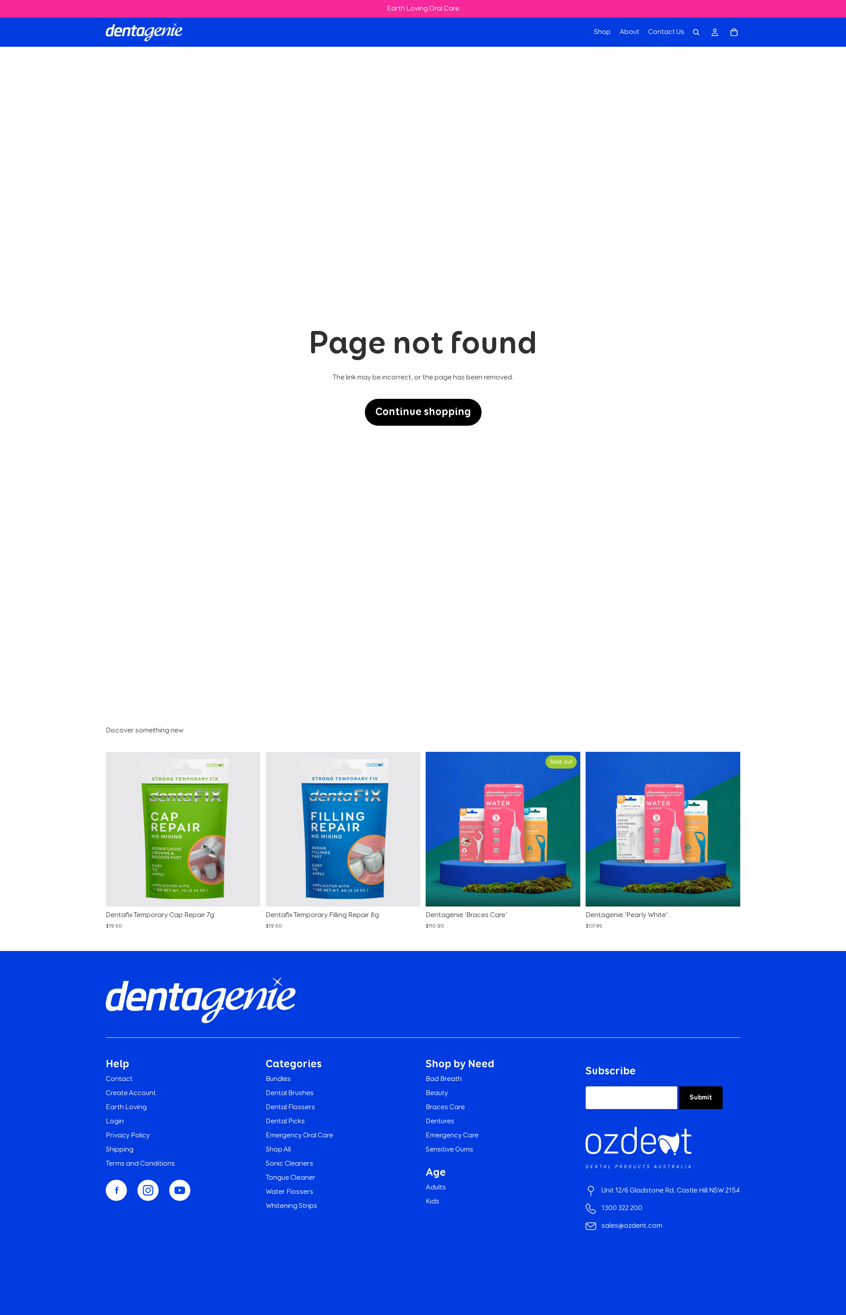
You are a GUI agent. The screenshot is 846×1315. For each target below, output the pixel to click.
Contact (119, 1079)
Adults (436, 1187)
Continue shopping (423, 412)
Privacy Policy (128, 1135)
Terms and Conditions (140, 1163)
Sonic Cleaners (289, 1163)
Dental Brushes (290, 1093)
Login (115, 1121)
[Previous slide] (439, 829)
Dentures (440, 1121)
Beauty (437, 1093)
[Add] (247, 893)
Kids (432, 1201)
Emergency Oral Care (299, 1135)
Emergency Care (452, 1135)
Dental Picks (285, 1121)
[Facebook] (116, 1190)
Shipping (120, 1149)
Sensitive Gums (449, 1149)
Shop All (278, 1149)
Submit (701, 1097)
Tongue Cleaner (290, 1177)
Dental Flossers (290, 1107)
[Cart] (734, 32)
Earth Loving (126, 1107)
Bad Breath (444, 1079)
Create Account (131, 1093)
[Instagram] (148, 1190)
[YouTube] (179, 1190)
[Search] (696, 32)
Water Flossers (289, 1192)
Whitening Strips (291, 1206)
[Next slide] (567, 829)
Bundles (278, 1079)
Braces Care (445, 1107)
